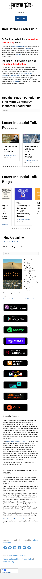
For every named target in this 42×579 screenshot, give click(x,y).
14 (28, 166)
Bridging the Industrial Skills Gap (32, 205)
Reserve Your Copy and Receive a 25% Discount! (18, 299)
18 (36, 166)
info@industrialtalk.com (18, 555)
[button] (21, 18)
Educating (16, 81)
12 (24, 166)
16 (32, 166)
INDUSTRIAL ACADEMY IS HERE (16, 441)
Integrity (18, 54)
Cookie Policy (8, 562)
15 (30, 166)
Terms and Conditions (11, 559)
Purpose (27, 48)
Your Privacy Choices (11, 569)
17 (34, 166)
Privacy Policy (27, 559)
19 (38, 166)
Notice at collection (6, 572)
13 (26, 166)
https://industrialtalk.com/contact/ (13, 519)
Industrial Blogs (15, 75)
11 (22, 166)
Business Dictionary (18, 46)
